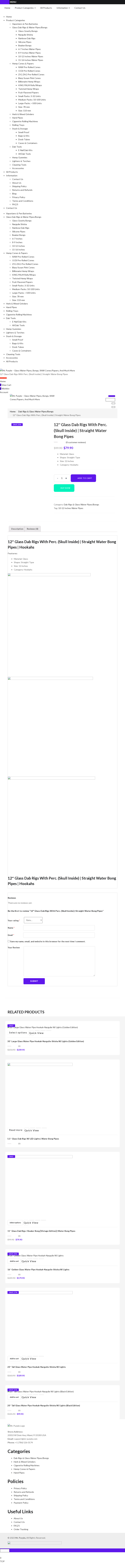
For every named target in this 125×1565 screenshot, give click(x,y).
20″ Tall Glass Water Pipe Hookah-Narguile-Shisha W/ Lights (36, 1367)
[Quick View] (37, 1030)
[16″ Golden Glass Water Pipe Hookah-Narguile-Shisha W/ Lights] (35, 1255)
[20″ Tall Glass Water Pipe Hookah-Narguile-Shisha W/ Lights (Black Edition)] (40, 1391)
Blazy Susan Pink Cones (29, 78)
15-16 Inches (18, 249)
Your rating (14, 920)
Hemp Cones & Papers (23, 63)
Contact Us (79, 8)
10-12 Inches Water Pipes (30, 56)
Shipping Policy (19, 186)
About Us (16, 182)
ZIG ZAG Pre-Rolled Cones (31, 74)
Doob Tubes (24, 139)
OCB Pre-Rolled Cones (29, 71)
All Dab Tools (24, 154)
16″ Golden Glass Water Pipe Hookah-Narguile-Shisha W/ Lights (38, 1269)
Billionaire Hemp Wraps (29, 81)
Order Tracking (21, 1529)
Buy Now (66, 488)
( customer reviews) (76, 442)
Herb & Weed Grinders (23, 114)
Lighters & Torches (21, 161)
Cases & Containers (27, 143)
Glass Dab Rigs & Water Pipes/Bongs (29, 27)
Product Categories (24, 8)
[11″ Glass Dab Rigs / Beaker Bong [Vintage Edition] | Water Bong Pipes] (40, 1187)
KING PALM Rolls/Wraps (30, 85)
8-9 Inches (17, 242)
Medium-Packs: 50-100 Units (32, 99)
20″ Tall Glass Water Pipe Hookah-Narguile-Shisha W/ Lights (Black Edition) (43, 1405)
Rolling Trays (18, 125)
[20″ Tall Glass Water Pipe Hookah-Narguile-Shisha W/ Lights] (40, 1323)
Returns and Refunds (22, 190)
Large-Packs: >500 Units (30, 103)
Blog (14, 193)
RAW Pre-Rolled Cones (29, 67)
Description (17, 528)
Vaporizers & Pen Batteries (25, 24)
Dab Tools (17, 146)
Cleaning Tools (19, 164)
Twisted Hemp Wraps (28, 89)
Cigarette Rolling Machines (25, 121)
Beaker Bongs (25, 45)
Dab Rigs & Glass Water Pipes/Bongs (36, 411)
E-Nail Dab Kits (25, 150)
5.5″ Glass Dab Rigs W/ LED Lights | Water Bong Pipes (33, 1139)
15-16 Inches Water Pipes (30, 60)
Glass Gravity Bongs (28, 31)
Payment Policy (21, 1502)
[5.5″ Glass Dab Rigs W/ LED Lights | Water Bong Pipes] (40, 1095)
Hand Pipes (17, 117)
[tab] (17, 529)
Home (7, 8)
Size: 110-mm (24, 110)
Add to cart (85, 478)
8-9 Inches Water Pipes (29, 52)
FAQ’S (15, 204)
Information (62, 8)
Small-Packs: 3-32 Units (29, 96)
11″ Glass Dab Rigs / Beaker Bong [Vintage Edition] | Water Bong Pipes (41, 1231)
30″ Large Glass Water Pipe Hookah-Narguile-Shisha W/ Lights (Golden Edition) (45, 1041)
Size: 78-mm (24, 107)
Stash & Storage (20, 128)
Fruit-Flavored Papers (28, 92)
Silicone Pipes (24, 42)
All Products (46, 8)
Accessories (18, 168)
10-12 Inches (18, 246)
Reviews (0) (32, 528)
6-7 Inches (17, 238)
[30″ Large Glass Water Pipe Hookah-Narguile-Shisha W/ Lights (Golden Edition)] (42, 1027)
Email (11, 935)
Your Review (14, 947)
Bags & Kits (23, 135)
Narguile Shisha (25, 34)
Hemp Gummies (19, 157)
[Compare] (48, 1030)
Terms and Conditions (22, 201)
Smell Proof (23, 132)
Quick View (31, 1032)
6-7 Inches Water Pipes (29, 49)
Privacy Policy (18, 197)
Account (4, 392)
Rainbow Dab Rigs (26, 38)
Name (11, 928)
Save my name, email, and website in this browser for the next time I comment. (47, 941)
